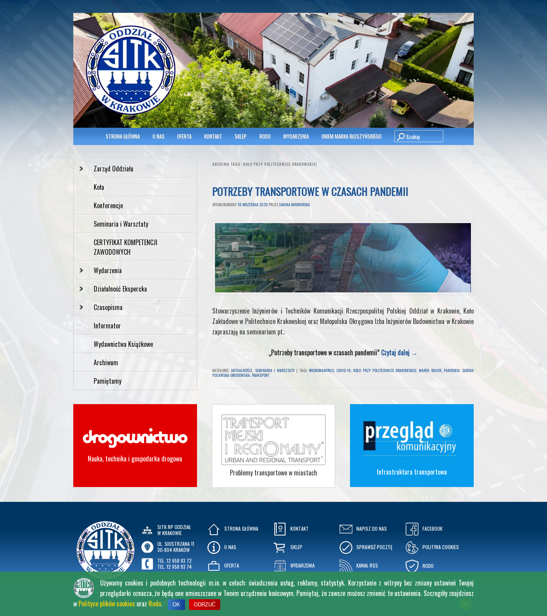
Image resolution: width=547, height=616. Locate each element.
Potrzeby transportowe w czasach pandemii (310, 191)
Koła (99, 187)
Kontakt (213, 136)
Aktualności (241, 370)
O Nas (159, 136)
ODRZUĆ (204, 605)
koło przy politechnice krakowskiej (384, 370)
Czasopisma (108, 307)
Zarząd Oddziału (113, 168)
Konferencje (108, 205)
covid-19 (343, 370)
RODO (265, 136)
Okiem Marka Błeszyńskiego (352, 136)
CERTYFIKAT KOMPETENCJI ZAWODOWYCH (125, 247)
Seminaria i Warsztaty (275, 370)
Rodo (155, 603)
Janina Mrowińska (294, 204)
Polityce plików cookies (106, 603)
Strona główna (123, 136)
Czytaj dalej (399, 352)
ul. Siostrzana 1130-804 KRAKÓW (175, 546)
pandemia (452, 370)
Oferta (184, 136)
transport (260, 375)
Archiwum (106, 362)
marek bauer (430, 370)
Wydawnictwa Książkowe (123, 344)
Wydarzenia (296, 136)
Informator (107, 325)
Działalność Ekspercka (120, 289)
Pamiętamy (107, 381)
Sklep (241, 136)
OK (176, 605)
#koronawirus (321, 370)
